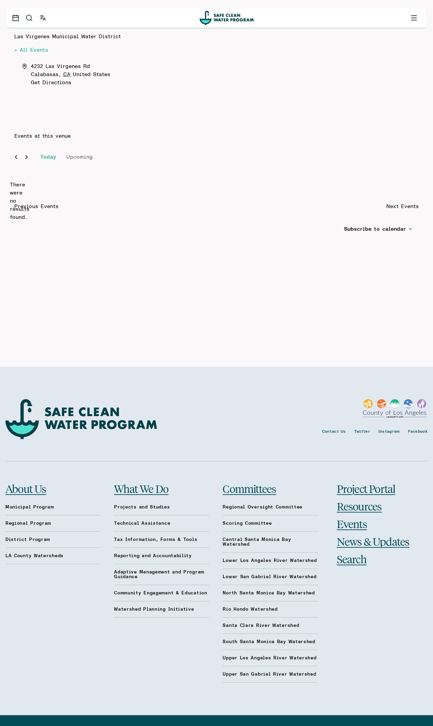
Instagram (389, 431)
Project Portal (366, 488)
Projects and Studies (142, 507)
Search (351, 559)
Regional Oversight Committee (262, 507)
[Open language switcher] (42, 18)
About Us (25, 488)
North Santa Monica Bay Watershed (269, 593)
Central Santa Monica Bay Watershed (257, 542)
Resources (359, 506)
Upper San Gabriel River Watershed (269, 674)
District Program (27, 539)
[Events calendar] (15, 18)
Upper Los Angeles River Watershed (269, 658)
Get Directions (51, 82)
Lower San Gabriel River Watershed (269, 576)
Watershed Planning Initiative (154, 609)
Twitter (362, 431)
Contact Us (334, 431)
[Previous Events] (16, 157)
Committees (249, 488)
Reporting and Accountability (153, 555)
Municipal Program (29, 507)
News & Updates (373, 541)
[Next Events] (26, 157)
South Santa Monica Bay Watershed (269, 641)
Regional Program (28, 523)
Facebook (418, 431)
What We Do (141, 488)
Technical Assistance (142, 523)
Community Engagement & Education (160, 593)
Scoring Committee (247, 523)
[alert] (19, 201)
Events (352, 524)
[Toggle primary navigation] (414, 18)
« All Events (31, 50)
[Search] (29, 18)
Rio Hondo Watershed (250, 609)
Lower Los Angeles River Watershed (270, 560)
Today (48, 157)
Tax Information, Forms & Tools (155, 539)
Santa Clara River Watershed (261, 625)
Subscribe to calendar (375, 229)
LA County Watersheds (34, 555)
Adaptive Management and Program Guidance (159, 574)
